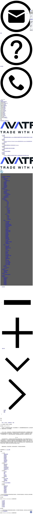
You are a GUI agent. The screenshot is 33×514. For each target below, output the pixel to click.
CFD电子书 (7, 267)
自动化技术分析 (29, 141)
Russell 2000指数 (8, 262)
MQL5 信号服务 (8, 194)
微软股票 (7, 242)
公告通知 (18, 155)
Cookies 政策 (8, 449)
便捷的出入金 (8, 180)
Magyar (4, 113)
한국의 (4, 109)
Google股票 (7, 222)
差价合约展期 (6, 148)
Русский (5, 110)
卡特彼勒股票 (8, 243)
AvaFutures (17, 145)
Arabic (4, 111)
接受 (1, 451)
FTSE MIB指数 (8, 264)
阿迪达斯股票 (8, 226)
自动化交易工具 (20, 141)
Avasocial (5, 142)
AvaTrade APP (25, 141)
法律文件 (15, 155)
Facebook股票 (8, 239)
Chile (3, 116)
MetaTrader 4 (5, 141)
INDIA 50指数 (8, 263)
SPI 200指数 (7, 254)
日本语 (4, 107)
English (4, 102)
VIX (6, 259)
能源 (6, 214)
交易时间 (9, 148)
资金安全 (9, 137)
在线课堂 (5, 187)
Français (4, 104)
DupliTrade (7, 195)
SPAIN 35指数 (8, 261)
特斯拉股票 (7, 238)
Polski (4, 112)
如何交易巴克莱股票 (9, 225)
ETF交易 (11, 145)
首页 (2, 422)
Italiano (4, 106)
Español (4, 108)
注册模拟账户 (7, 120)
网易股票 (7, 235)
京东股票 (7, 232)
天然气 (8, 218)
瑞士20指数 (7, 260)
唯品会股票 (7, 237)
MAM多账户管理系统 (7, 151)
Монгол (5, 115)
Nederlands (5, 117)
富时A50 (7, 253)
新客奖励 (15, 137)
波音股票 (7, 229)
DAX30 (7, 251)
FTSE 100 (7, 248)
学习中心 (3, 152)
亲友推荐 (18, 137)
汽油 (8, 217)
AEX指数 (7, 256)
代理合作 (3, 149)
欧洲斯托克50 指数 (8, 255)
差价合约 (14, 145)
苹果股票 (7, 227)
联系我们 (21, 155)
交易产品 (3, 143)
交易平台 (3, 139)
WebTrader (12, 141)
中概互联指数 (8, 258)
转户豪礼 (21, 137)
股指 (9, 145)
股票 (7, 145)
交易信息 (3, 146)
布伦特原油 (9, 219)
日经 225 (7, 249)
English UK (6, 103)
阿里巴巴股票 (8, 221)
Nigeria (4, 114)
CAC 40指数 (7, 250)
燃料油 (8, 216)
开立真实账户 (2, 120)
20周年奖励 (24, 137)
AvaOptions (16, 141)
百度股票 (7, 233)
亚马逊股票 (7, 223)
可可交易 (8, 213)
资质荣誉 (12, 155)
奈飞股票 (7, 240)
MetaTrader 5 (9, 141)
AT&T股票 (7, 228)
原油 (8, 215)
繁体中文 (5, 105)
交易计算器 (12, 148)
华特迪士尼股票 (8, 231)
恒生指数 (7, 252)
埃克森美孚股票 (8, 230)
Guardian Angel (8, 190)
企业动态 (27, 155)
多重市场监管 (6, 137)
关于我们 (3, 153)
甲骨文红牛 (28, 137)
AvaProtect (12, 137)
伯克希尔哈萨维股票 (9, 241)
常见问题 (24, 155)
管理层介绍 (9, 155)
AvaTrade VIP (6, 155)
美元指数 (7, 257)
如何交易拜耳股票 (8, 224)
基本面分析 (10, 422)
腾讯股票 (7, 236)
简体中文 (5, 101)
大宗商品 (5, 145)
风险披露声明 (6, 495)
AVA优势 (3, 135)
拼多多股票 (7, 234)
